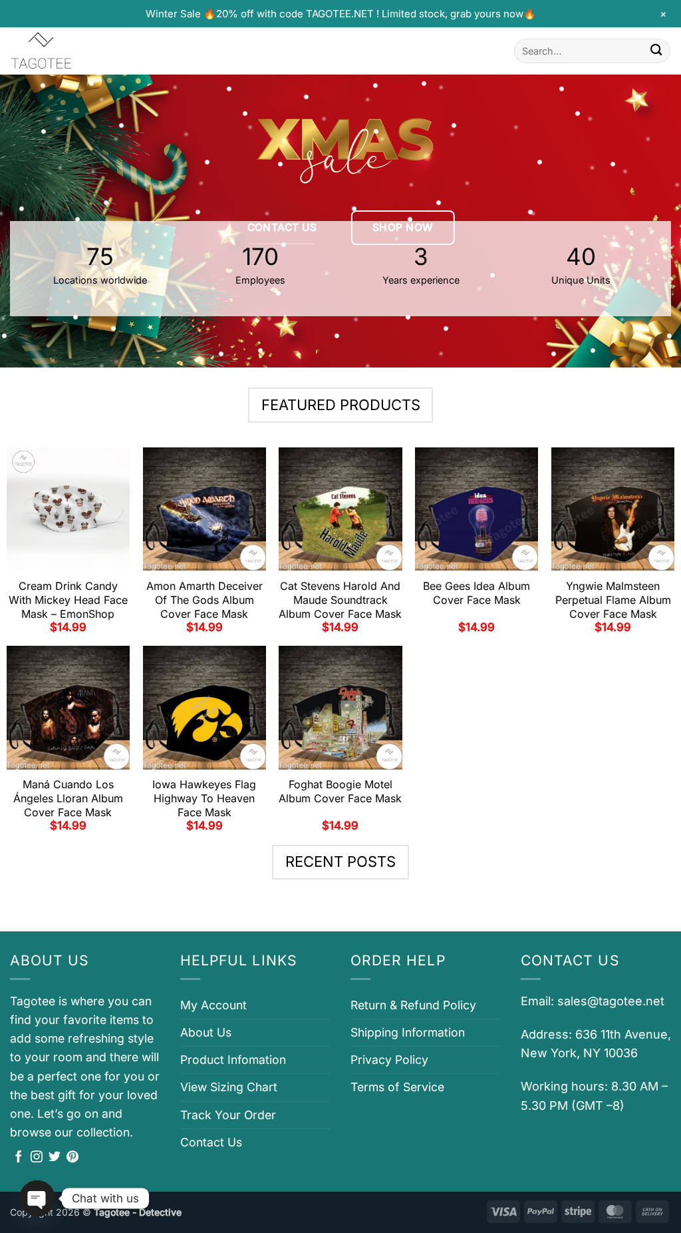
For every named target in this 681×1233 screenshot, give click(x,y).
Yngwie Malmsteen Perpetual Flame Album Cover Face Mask (613, 599)
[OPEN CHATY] (37, 1198)
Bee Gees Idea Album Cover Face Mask (476, 593)
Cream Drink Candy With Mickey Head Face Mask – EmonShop (68, 599)
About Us (205, 1032)
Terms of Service (397, 1087)
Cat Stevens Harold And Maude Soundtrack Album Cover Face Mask (340, 599)
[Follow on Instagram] (37, 1157)
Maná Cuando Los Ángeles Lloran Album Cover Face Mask (68, 798)
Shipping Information (407, 1032)
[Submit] (656, 51)
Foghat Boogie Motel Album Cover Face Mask (340, 791)
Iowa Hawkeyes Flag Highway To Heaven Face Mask (204, 798)
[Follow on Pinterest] (72, 1157)
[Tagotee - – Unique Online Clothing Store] (76, 51)
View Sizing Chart (228, 1087)
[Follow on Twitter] (55, 1157)
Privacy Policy (389, 1060)
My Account (213, 1005)
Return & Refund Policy (413, 1005)
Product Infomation (233, 1060)
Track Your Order (228, 1115)
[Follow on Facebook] (19, 1157)
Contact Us (211, 1142)
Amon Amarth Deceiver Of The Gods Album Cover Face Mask (204, 599)
